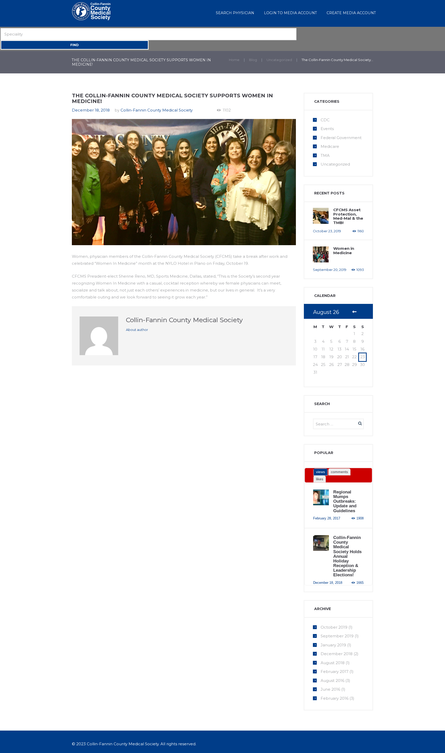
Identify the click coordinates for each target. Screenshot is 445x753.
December (337, 653)
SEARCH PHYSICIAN (235, 13)
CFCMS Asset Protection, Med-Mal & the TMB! (348, 216)
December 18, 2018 (91, 110)
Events (327, 128)
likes (319, 479)
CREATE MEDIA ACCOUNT (351, 13)
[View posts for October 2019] (354, 312)
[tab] (320, 472)
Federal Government (341, 137)
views (320, 472)
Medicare (330, 146)
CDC (325, 119)
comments (339, 472)
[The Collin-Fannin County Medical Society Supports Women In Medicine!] (184, 182)
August (333, 662)
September (337, 636)
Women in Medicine (343, 250)
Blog (253, 60)
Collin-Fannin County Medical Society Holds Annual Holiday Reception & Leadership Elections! (347, 556)
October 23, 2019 (327, 231)
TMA (325, 155)
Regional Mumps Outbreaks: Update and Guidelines (344, 501)
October (334, 627)
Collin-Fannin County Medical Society (157, 110)
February (334, 671)
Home (234, 60)
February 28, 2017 (326, 518)
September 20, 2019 (329, 270)
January (333, 645)
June (330, 689)
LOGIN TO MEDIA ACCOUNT (290, 13)
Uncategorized (279, 60)
